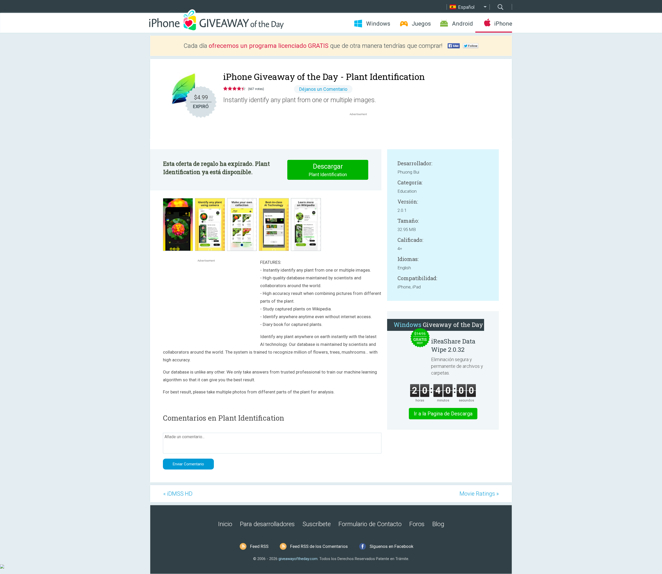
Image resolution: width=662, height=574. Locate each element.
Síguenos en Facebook (391, 546)
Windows (378, 23)
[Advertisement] (361, 129)
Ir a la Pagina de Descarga (443, 414)
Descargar (328, 169)
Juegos (421, 23)
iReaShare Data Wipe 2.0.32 (453, 345)
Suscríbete (317, 524)
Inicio (225, 524)
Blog (438, 524)
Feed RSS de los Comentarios (319, 546)
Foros (417, 524)
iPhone (503, 23)
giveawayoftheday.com (298, 558)
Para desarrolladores (267, 524)
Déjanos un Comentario (323, 89)
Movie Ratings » (479, 493)
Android (462, 23)
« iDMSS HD (177, 493)
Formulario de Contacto (370, 524)
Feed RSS (259, 546)
